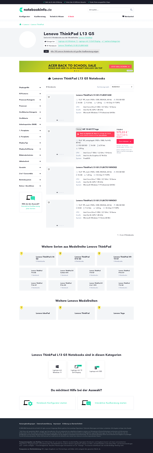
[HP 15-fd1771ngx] (60, 142)
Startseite (20, 24)
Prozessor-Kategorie (27, 100)
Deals (72, 16)
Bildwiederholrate (26, 155)
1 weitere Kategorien (111, 41)
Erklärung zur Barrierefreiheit (72, 424)
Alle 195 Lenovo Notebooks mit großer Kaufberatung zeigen (75, 51)
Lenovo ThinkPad (37, 24)
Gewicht (22, 167)
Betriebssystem (25, 180)
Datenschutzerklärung (44, 424)
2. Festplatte (24, 137)
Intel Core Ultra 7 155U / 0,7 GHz (95, 179)
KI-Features (23, 94)
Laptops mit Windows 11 (68, 41)
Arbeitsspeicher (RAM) (28, 124)
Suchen (131, 9)
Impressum (57, 424)
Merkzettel (129, 16)
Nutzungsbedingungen (27, 424)
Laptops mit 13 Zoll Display (89, 41)
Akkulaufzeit (24, 161)
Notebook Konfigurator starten (52, 403)
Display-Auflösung (26, 149)
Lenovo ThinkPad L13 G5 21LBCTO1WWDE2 (96, 167)
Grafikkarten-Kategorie (28, 112)
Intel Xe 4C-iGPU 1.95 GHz (93, 182)
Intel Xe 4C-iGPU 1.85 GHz (93, 110)
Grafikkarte (23, 118)
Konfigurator (24, 16)
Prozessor (23, 106)
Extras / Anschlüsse (26, 186)
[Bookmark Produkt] (49, 97)
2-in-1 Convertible (26, 174)
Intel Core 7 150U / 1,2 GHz (93, 153)
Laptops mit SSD (96, 371)
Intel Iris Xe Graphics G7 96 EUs (95, 155)
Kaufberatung (40, 16)
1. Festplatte (24, 130)
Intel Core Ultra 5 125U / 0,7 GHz (95, 107)
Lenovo (26, 24)
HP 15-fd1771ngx (91, 129)
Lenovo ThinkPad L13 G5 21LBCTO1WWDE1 (96, 200)
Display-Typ (23, 143)
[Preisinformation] (128, 132)
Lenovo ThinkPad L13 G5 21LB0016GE (73, 45)
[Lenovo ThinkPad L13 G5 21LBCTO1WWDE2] (60, 181)
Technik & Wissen (57, 16)
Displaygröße (24, 87)
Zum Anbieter (103, 135)
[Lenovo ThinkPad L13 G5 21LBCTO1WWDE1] (60, 214)
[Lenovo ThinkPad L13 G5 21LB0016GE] (60, 108)
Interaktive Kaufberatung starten (111, 403)
